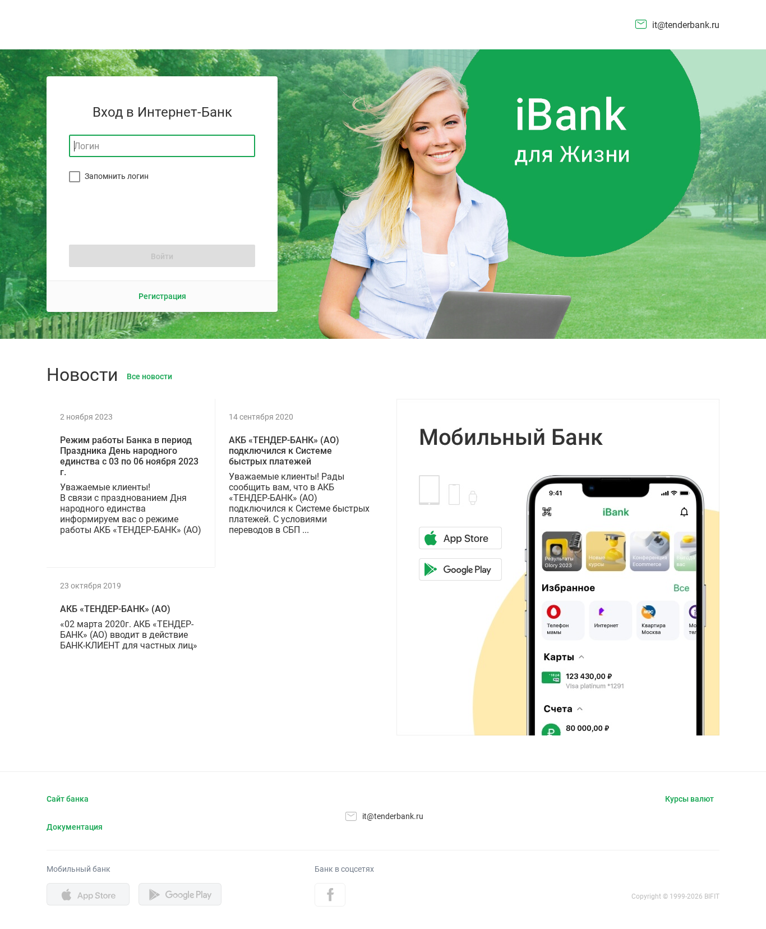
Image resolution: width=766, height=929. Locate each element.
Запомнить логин (117, 176)
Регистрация (162, 296)
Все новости (149, 376)
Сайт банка (68, 798)
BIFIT (711, 896)
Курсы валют (689, 798)
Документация (75, 826)
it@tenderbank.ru (685, 25)
